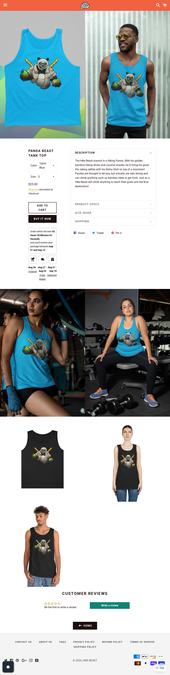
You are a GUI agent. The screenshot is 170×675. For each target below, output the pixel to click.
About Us (45, 642)
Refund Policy (112, 642)
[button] (113, 153)
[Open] (8, 667)
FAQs (62, 642)
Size (33, 176)
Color (34, 165)
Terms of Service (142, 642)
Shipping (33, 189)
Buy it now (42, 218)
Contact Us (23, 642)
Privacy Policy (84, 642)
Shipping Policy (85, 647)
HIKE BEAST (90, 660)
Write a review (109, 605)
